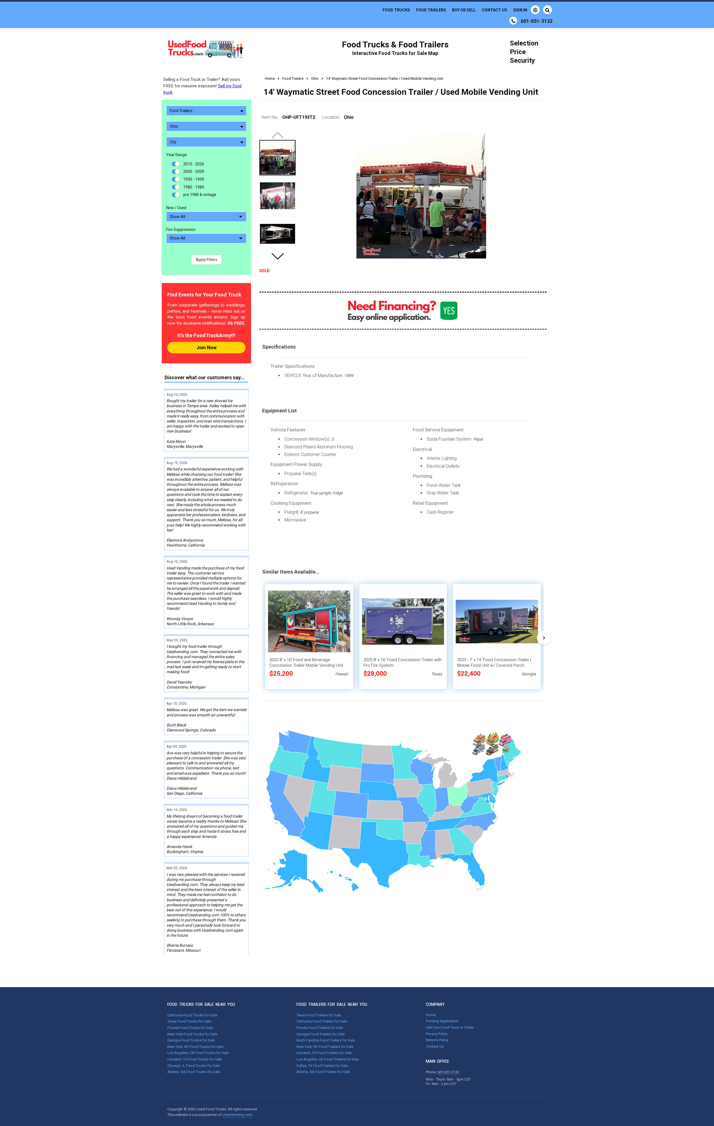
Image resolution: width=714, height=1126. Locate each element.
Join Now (206, 347)
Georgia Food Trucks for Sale (191, 1040)
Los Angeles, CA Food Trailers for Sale (327, 1059)
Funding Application (442, 1021)
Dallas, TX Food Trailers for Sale (322, 1066)
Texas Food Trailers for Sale (318, 1015)
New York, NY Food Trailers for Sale (324, 1047)
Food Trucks (396, 10)
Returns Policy (437, 1040)
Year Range (176, 155)
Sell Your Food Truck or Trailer (450, 1027)
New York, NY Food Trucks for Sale (195, 1047)
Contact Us (494, 10)
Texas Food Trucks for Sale (189, 1021)
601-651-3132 (448, 1072)
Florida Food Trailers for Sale (319, 1028)
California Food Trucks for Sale (192, 1015)
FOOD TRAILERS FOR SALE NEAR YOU (331, 1004)
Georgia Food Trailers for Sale (320, 1034)
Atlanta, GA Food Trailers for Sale (323, 1072)
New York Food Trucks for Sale (192, 1034)
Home (431, 1015)
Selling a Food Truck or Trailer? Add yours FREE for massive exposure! (202, 86)
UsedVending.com (237, 1115)
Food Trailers (431, 10)
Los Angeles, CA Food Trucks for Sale (198, 1053)
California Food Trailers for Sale (321, 1021)
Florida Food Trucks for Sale (190, 1028)
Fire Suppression (181, 229)
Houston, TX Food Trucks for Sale (194, 1059)
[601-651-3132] (513, 21)
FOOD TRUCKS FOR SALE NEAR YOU (201, 1004)
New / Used (176, 208)
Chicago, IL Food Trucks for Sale (193, 1066)
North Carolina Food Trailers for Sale (325, 1040)
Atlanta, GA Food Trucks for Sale (193, 1072)
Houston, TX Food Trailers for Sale (324, 1053)
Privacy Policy (436, 1034)
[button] (277, 256)
